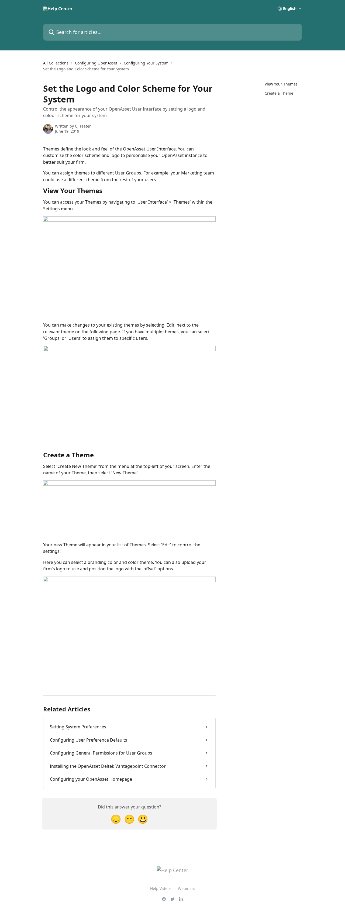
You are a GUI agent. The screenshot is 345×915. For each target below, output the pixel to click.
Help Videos (160, 888)
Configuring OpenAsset (96, 63)
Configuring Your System (146, 63)
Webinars (186, 888)
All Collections (55, 63)
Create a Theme (279, 93)
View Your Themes (281, 84)
